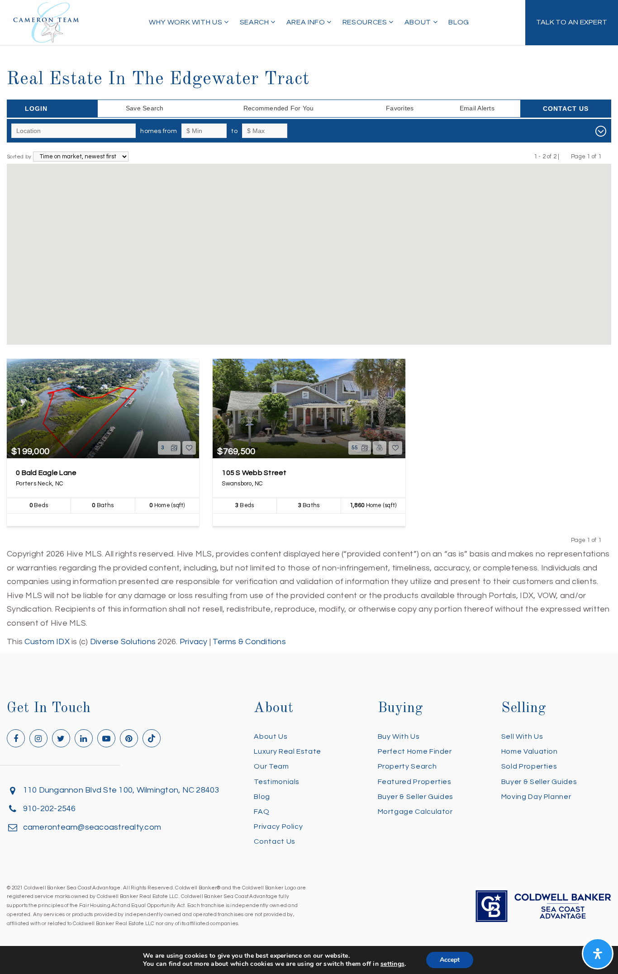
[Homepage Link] (46, 22)
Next (607, 156)
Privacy (194, 641)
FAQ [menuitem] (261, 811)
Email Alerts (477, 108)
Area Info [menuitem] (306, 22)
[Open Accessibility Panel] (597, 953)
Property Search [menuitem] (407, 766)
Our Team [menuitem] (271, 766)
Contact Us (566, 108)
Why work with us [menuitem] (186, 22)
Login (36, 108)
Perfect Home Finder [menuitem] (415, 751)
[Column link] (571, 22)
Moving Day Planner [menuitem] (536, 796)
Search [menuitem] (255, 22)
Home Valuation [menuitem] (529, 751)
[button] (256, 289)
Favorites (400, 108)
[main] (309, 324)
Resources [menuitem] (365, 22)
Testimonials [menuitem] (276, 781)
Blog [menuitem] (458, 22)
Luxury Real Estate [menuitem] (287, 751)
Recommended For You (278, 108)
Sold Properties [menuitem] (529, 766)
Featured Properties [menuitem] (415, 781)
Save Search (145, 108)
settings (392, 964)
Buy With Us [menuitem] (399, 736)
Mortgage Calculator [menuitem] (415, 811)
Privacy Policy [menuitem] (278, 826)
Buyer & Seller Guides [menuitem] (415, 796)
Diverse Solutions (123, 641)
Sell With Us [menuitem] (522, 736)
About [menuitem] (418, 22)
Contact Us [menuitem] (274, 841)
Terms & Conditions (249, 641)
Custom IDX (47, 641)
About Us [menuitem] (270, 736)
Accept (450, 959)
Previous (565, 156)
